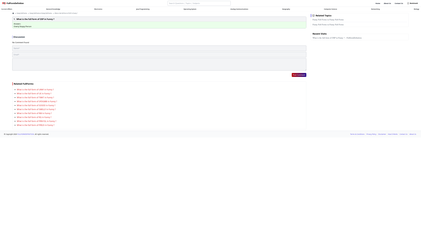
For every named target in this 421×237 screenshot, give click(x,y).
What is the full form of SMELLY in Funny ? (36, 109)
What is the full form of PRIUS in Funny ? (35, 125)
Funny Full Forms (22, 13)
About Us (387, 3)
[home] (13, 13)
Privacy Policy (371, 134)
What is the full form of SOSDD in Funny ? (36, 105)
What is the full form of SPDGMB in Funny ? (37, 101)
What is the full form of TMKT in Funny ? (35, 97)
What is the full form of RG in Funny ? (34, 117)
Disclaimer (382, 134)
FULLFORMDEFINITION (25, 134)
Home (378, 3)
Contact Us (399, 3)
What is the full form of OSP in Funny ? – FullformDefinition (337, 37)
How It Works (393, 134)
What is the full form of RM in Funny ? (34, 113)
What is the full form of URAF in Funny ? (35, 89)
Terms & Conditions (357, 134)
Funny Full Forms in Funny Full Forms (41, 13)
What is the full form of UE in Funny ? (34, 93)
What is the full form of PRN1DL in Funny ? (36, 121)
